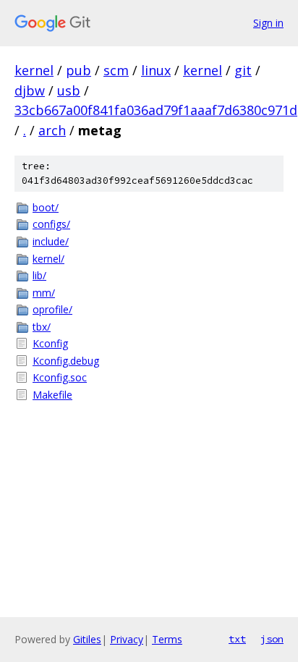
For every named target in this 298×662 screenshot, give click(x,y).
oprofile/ (52, 309)
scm (116, 70)
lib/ (39, 275)
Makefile (52, 395)
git (243, 70)
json (272, 638)
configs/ (51, 224)
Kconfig (50, 343)
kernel (34, 70)
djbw (29, 90)
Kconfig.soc (60, 377)
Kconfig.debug (66, 361)
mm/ (44, 293)
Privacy (126, 639)
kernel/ (48, 259)
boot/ (46, 207)
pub (78, 70)
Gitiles (87, 639)
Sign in (268, 23)
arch (52, 130)
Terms (167, 639)
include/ (51, 241)
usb (68, 90)
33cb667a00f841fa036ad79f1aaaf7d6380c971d (155, 110)
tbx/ (42, 327)
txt (237, 638)
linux (156, 70)
